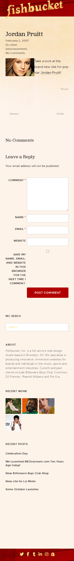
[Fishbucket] (34, 8)
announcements (16, 48)
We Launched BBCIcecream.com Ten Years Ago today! (35, 463)
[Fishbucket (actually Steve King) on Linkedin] (40, 555)
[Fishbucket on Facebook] (28, 555)
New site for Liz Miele (21, 481)
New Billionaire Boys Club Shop (27, 473)
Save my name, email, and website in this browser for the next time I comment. (16, 269)
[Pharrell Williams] (13, 423)
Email (20, 228)
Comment (16, 180)
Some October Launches (22, 489)
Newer (14, 113)
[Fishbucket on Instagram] (47, 555)
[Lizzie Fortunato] (46, 406)
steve (13, 44)
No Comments (15, 53)
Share (64, 89)
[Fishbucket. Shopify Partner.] (53, 555)
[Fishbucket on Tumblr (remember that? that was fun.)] (34, 555)
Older (60, 113)
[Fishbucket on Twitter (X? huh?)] (22, 555)
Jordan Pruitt (50, 72)
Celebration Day (17, 453)
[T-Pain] (30, 406)
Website (20, 240)
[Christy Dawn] (13, 406)
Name (20, 217)
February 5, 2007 (17, 40)
